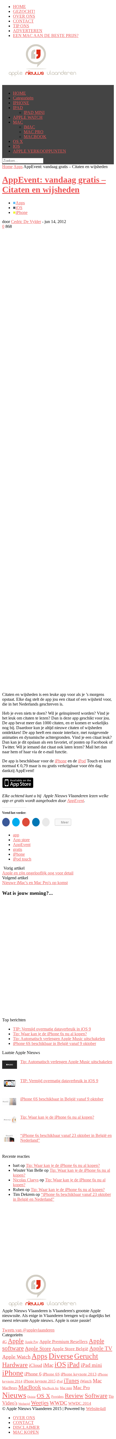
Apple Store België (70, 1348)
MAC (18, 122)
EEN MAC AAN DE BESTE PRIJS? (46, 35)
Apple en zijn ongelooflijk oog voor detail (37, 873)
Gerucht (86, 1356)
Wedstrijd (24, 1403)
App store (21, 839)
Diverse (61, 1356)
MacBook (29, 1387)
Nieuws (14, 1395)
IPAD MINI (34, 112)
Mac (97, 1381)
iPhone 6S (51, 1374)
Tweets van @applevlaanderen (28, 1330)
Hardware (15, 1364)
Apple (16, 1340)
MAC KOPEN (26, 1432)
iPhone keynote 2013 (79, 1374)
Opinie (31, 1396)
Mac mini (66, 1388)
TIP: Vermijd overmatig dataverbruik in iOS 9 (52, 1029)
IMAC (29, 127)
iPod (82, 761)
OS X (18, 141)
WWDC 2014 (79, 1403)
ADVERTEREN (27, 30)
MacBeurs (9, 1388)
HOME (19, 6)
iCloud (35, 1365)
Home (7, 166)
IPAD (18, 107)
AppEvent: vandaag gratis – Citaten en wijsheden (54, 184)
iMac (48, 1365)
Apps (18, 166)
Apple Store (38, 1348)
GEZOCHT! (24, 11)
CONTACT (23, 21)
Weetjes (40, 1403)
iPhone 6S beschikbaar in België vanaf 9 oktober (54, 1043)
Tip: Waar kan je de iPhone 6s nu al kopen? (50, 1034)
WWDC (58, 1403)
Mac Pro (81, 1387)
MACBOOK (35, 136)
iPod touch (22, 859)
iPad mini (91, 1365)
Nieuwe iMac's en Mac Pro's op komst (35, 882)
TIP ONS (21, 26)
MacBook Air (50, 1388)
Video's (9, 1403)
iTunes (71, 1380)
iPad (73, 1364)
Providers (57, 1396)
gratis (17, 849)
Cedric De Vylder (26, 221)
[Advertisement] (45, 331)
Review (74, 1395)
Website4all (96, 1408)
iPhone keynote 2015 (39, 1381)
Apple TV (100, 1348)
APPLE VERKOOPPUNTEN (39, 151)
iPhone (22, 212)
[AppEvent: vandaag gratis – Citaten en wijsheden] (45, 322)
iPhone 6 (33, 1374)
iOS (19, 207)
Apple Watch (16, 1357)
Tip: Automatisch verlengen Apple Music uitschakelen (59, 1038)
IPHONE (21, 103)
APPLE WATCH (28, 117)
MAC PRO (33, 131)
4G (4, 1342)
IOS (16, 146)
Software (96, 1395)
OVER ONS (24, 16)
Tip (111, 1396)
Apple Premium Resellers (63, 1341)
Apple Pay (31, 1342)
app (16, 835)
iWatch (86, 1381)
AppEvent (75, 800)
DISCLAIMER (26, 1427)
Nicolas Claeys (26, 1180)
